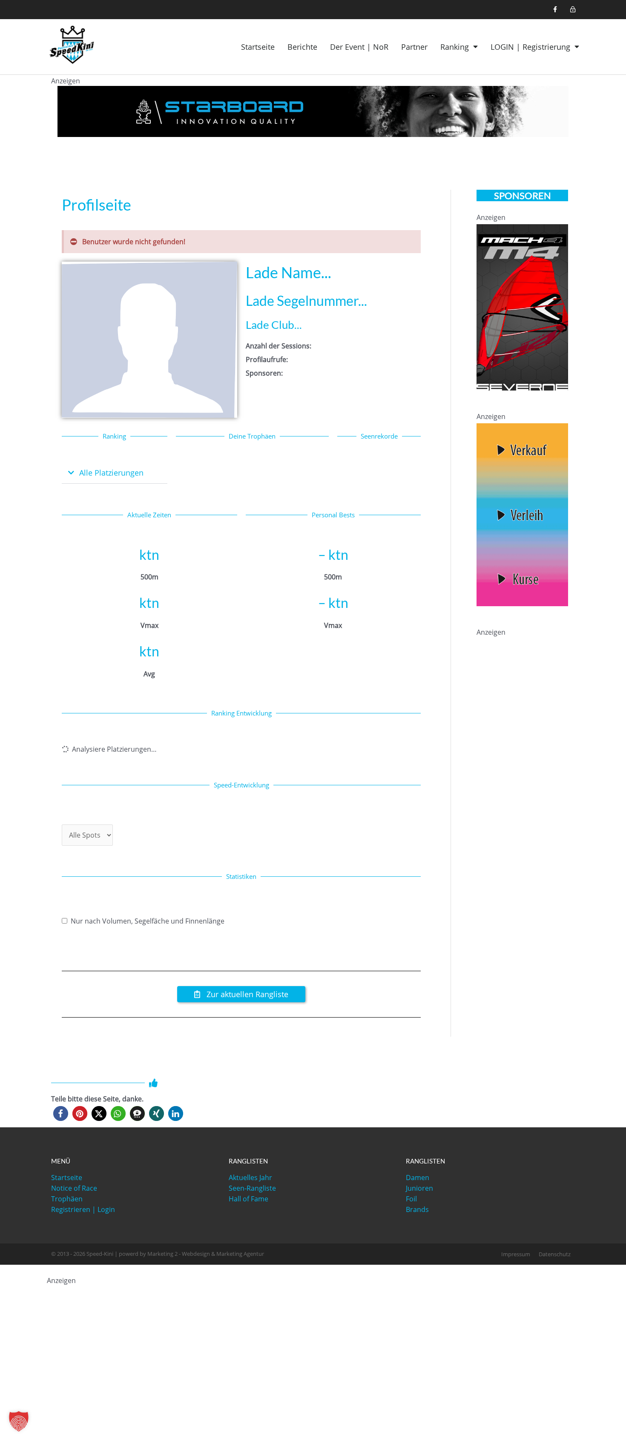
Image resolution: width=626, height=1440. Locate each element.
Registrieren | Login (83, 1209)
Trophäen (67, 1199)
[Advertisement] (540, 692)
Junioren (419, 1188)
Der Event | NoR (359, 47)
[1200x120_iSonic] (313, 110)
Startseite (258, 47)
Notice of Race (74, 1188)
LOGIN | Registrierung (530, 47)
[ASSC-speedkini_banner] (522, 514)
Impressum (515, 1254)
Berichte (302, 47)
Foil (411, 1199)
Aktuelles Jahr (250, 1177)
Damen (417, 1177)
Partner (414, 47)
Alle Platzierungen (111, 473)
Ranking (454, 47)
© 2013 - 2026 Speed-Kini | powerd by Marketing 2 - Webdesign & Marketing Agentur (157, 1254)
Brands (417, 1209)
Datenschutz (555, 1254)
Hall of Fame (248, 1199)
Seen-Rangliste (252, 1188)
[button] (114, 473)
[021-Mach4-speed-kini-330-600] (522, 306)
